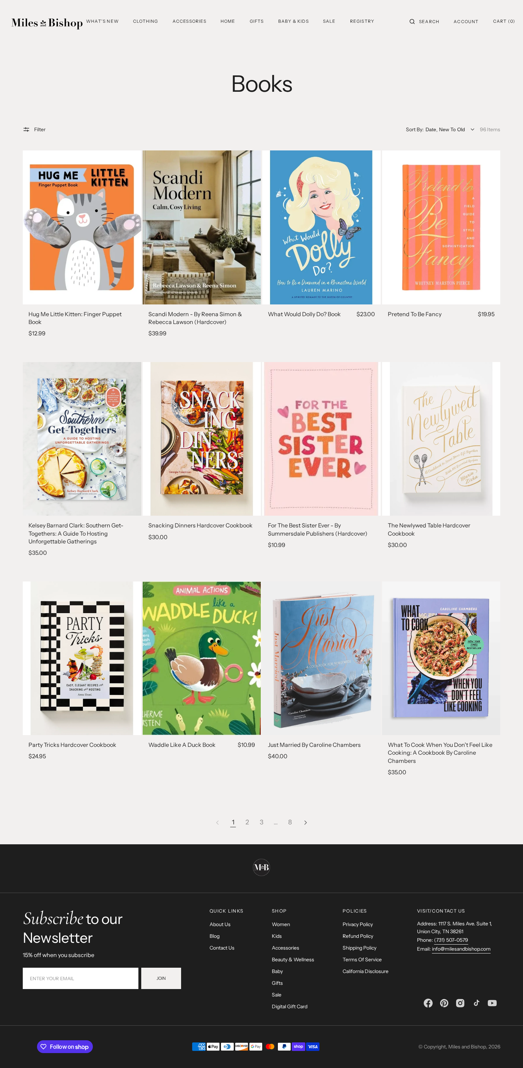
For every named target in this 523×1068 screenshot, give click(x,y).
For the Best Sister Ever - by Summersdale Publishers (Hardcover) (318, 529)
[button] (424, 21)
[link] (82, 227)
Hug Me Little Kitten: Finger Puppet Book (75, 317)
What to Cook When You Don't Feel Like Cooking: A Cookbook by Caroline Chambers (440, 752)
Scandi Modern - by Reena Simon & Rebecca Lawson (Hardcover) (195, 317)
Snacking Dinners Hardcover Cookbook (200, 525)
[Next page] (305, 822)
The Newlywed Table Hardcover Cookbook (429, 529)
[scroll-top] (506, 1051)
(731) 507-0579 (451, 940)
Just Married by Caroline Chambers (314, 744)
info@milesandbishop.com (461, 949)
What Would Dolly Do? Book (304, 314)
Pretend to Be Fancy (415, 314)
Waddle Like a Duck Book (182, 744)
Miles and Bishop (467, 1046)
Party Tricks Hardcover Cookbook (72, 744)
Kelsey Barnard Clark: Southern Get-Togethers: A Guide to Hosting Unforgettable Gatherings (75, 533)
